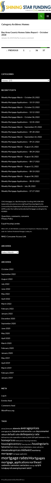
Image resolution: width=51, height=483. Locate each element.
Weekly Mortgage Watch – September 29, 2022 (21, 127)
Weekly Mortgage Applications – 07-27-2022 (20, 191)
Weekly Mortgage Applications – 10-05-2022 (20, 122)
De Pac (17, 38)
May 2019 (5, 358)
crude (34, 431)
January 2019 (7, 378)
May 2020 (5, 333)
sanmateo (15, 465)
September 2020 (8, 323)
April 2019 (5, 363)
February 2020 (7, 348)
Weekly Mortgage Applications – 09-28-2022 (20, 132)
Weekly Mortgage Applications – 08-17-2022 (20, 161)
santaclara (24, 465)
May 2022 (5, 294)
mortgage (7, 453)
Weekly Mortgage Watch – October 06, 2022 (20, 117)
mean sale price (38, 447)
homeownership (43, 437)
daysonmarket (42, 431)
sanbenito (5, 465)
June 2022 (5, 289)
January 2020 (7, 353)
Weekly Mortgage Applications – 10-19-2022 (20, 102)
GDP (33, 437)
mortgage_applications (15, 462)
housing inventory (30, 440)
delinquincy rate (7, 437)
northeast (35, 462)
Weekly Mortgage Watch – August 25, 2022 (20, 147)
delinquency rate (29, 434)
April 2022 (5, 299)
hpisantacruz (7, 447)
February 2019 (7, 373)
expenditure (17, 437)
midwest (26, 450)
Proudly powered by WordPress (12, 480)
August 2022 (7, 279)
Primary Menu (47, 16)
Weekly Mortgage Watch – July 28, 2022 (18, 186)
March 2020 (6, 343)
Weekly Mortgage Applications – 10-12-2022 (20, 112)
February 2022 (7, 308)
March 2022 (6, 304)
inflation (16, 447)
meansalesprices (11, 450)
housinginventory (11, 443)
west (29, 468)
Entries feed (6, 400)
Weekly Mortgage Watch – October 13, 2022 (20, 107)
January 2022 (7, 313)
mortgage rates (14, 457)
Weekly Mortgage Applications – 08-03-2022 (20, 181)
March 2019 (6, 368)
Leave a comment (27, 38)
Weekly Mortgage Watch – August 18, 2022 (20, 156)
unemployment (19, 468)
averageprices (30, 428)
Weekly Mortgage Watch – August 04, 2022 (20, 176)
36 (37, 50)
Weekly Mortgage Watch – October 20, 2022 (20, 97)
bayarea (16, 431)
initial (21, 447)
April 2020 (5, 338)
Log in (3, 395)
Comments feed (8, 405)
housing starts (27, 444)
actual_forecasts (6, 428)
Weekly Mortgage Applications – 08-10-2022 (20, 171)
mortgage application (20, 454)
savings (32, 465)
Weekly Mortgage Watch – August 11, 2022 (20, 166)
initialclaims (28, 447)
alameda (16, 428)
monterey (36, 450)
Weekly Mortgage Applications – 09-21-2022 (20, 142)
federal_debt (26, 437)
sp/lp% (38, 465)
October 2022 (7, 269)
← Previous (12, 50)
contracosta (25, 431)
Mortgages (36, 458)
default (4, 434)
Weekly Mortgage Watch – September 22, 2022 (21, 137)
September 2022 (8, 274)
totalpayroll (6, 468)
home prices (20, 440)
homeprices (8, 440)
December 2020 (8, 318)
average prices (6, 431)
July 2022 (5, 284)
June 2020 (5, 328)
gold (36, 437)
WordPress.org (7, 410)
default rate (13, 434)
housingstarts (40, 443)
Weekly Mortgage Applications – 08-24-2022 (20, 151)
